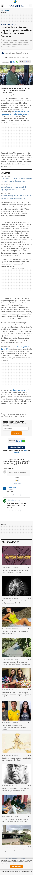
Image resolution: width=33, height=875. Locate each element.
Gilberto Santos (12, 487)
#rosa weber (14, 416)
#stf (17, 414)
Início (2, 10)
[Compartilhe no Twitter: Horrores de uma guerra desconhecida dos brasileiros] (30, 847)
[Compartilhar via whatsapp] (17, 62)
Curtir (11, 495)
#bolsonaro (11, 414)
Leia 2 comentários (16, 447)
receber (16, 433)
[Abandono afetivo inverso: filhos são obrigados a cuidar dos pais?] (16, 586)
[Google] (17, 480)
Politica (7, 10)
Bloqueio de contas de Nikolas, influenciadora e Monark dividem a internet (14, 727)
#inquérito (23, 414)
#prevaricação (5, 416)
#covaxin (22, 416)
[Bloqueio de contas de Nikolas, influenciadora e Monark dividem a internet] (16, 711)
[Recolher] (29, 488)
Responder (18, 495)
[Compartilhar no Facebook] (11, 62)
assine (16, 452)
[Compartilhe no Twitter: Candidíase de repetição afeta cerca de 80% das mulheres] (30, 629)
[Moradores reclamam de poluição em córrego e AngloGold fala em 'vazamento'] (16, 647)
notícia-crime (7, 207)
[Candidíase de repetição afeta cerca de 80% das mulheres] (16, 617)
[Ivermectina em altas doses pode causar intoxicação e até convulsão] (16, 555)
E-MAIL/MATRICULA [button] (17, 483)
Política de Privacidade (10, 863)
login (26, 451)
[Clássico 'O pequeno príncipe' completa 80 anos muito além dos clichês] (16, 743)
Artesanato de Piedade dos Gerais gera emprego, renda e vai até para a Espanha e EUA (16, 695)
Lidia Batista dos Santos (14, 500)
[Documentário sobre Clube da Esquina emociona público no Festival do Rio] (16, 804)
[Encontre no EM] (30, 5)
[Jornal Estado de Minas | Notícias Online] (16, 6)
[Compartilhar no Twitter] (14, 62)
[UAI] (15, 1)
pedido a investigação (19, 390)
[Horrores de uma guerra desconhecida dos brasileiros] (16, 835)
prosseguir (16, 866)
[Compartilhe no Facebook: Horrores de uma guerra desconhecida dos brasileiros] (28, 847)
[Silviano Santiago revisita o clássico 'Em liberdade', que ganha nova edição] (16, 774)
